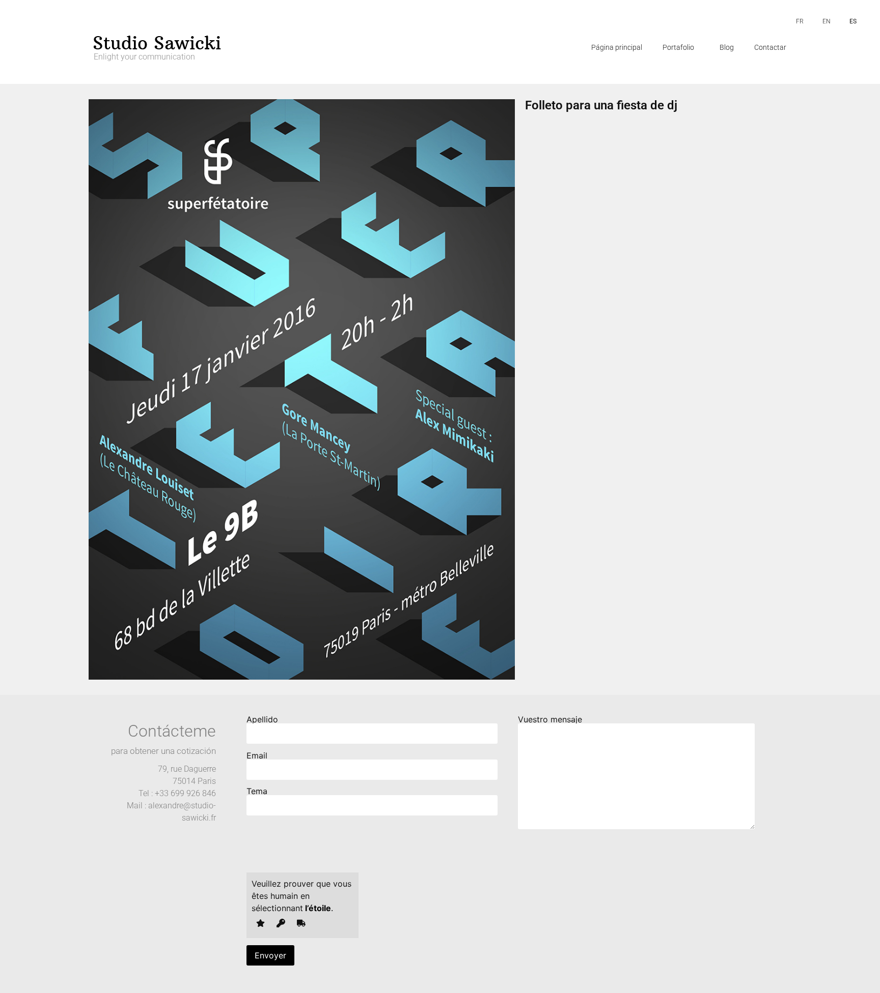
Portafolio (678, 47)
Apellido (262, 719)
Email (256, 756)
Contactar (770, 47)
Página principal (616, 47)
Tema (256, 791)
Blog (727, 47)
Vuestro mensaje (550, 719)
